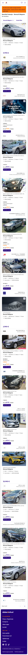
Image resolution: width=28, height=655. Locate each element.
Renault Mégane (7, 20)
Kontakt (4, 627)
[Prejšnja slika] (4, 30)
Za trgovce (5, 621)
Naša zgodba (5, 633)
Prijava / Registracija (7, 619)
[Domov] (6, 2)
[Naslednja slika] (24, 30)
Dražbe (4, 641)
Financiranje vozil (6, 636)
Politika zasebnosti (19, 651)
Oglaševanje (5, 638)
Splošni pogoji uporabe (7, 651)
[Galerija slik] (14, 30)
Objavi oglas (5, 624)
